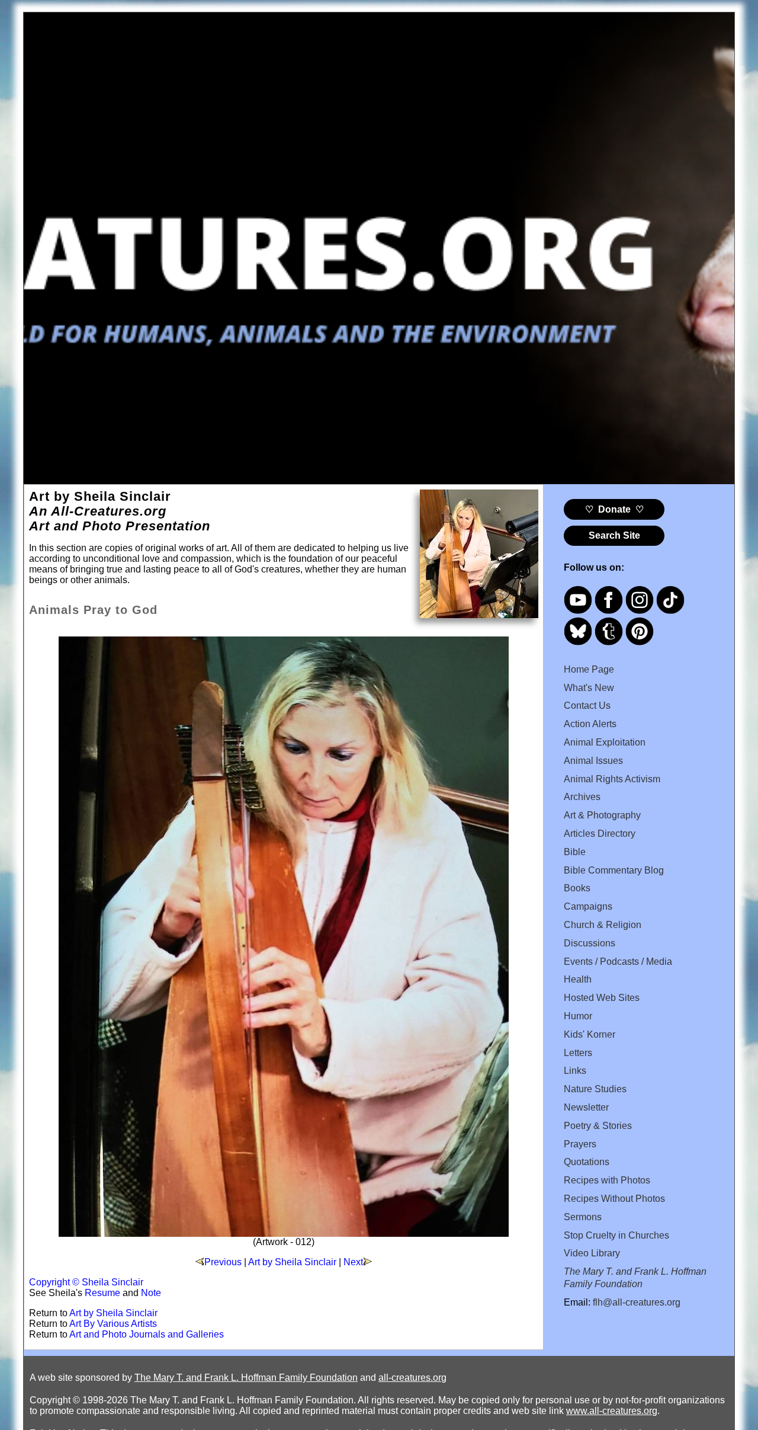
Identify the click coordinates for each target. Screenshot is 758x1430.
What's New (589, 688)
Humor (578, 1016)
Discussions (589, 943)
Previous (223, 1262)
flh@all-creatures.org (636, 1302)
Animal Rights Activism (612, 779)
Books (577, 888)
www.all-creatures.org (611, 1411)
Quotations (586, 1162)
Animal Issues (593, 761)
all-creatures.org (412, 1378)
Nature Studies (595, 1089)
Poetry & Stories (598, 1126)
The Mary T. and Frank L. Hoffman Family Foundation (246, 1378)
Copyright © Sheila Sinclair (86, 1282)
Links (575, 1071)
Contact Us (587, 705)
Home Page (589, 669)
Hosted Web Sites (602, 998)
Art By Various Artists (113, 1324)
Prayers (580, 1144)
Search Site (614, 535)
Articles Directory (599, 833)
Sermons (583, 1217)
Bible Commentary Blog (614, 870)
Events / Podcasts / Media (618, 961)
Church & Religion (602, 925)
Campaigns (588, 906)
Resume (102, 1293)
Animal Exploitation (604, 742)
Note (151, 1293)
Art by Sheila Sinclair (292, 1262)
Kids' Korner (589, 1034)
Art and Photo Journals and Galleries (146, 1334)
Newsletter (586, 1107)
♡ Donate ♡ (614, 509)
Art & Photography (602, 815)
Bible (575, 852)
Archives (582, 797)
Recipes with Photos (607, 1180)
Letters (578, 1053)
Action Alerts (590, 724)
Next (353, 1262)
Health (578, 979)
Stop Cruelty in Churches (616, 1235)
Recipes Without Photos (614, 1199)
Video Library (592, 1253)
